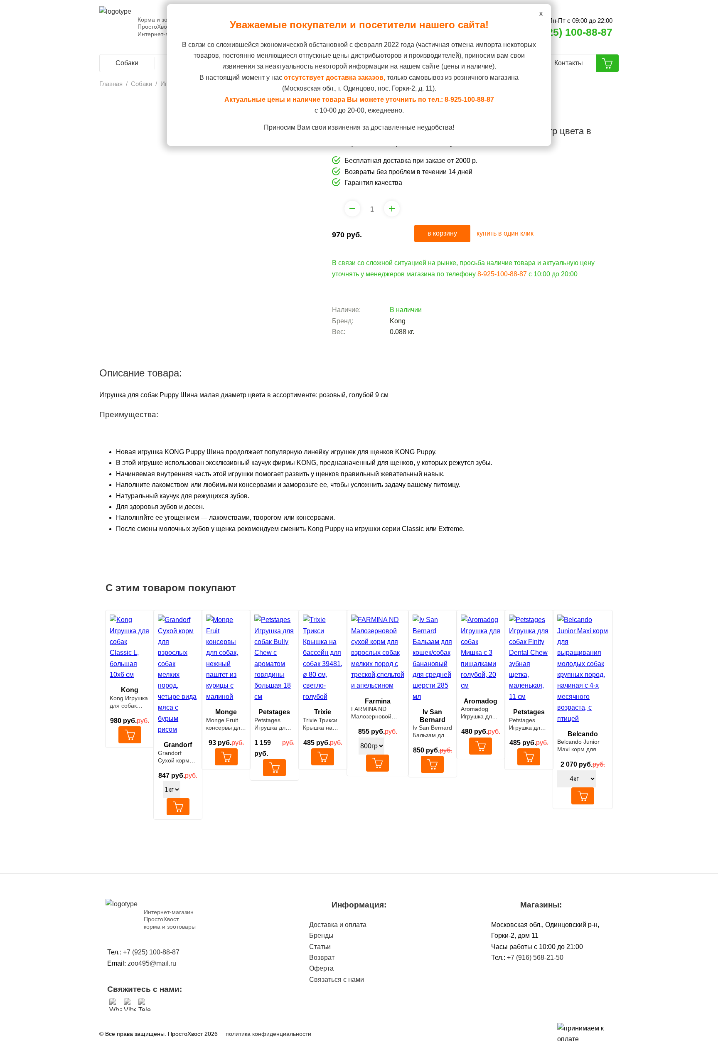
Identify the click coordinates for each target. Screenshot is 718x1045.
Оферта (321, 968)
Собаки (127, 62)
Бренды (321, 935)
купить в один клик (505, 233)
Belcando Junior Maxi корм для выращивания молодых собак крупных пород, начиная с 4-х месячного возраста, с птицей (582, 745)
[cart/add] (129, 734)
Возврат (321, 957)
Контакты (568, 62)
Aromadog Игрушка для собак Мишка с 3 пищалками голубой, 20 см (479, 713)
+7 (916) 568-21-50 (535, 957)
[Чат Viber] (130, 1004)
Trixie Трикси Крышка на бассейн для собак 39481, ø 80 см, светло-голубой (320, 724)
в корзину (442, 233)
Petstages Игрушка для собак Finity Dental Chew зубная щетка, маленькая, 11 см (528, 724)
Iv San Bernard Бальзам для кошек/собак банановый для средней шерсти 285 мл (432, 731)
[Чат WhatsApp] (115, 1004)
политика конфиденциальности (268, 1033)
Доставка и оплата (337, 924)
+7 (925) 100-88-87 (567, 32)
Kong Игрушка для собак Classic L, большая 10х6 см (129, 702)
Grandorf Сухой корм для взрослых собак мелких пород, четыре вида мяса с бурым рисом (177, 757)
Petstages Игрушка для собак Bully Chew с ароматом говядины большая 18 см (271, 724)
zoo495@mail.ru (152, 963)
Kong (398, 321)
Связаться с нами (336, 979)
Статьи (320, 946)
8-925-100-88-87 (502, 274)
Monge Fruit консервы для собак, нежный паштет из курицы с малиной (226, 724)
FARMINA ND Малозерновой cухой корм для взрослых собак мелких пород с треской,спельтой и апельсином (377, 713)
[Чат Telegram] (144, 1004)
